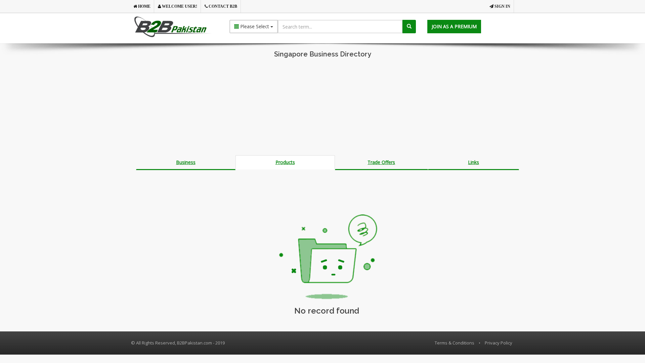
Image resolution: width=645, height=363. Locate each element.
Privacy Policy (498, 343)
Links (473, 162)
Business (186, 162)
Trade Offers (381, 162)
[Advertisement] (322, 108)
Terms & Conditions (454, 343)
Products (285, 162)
